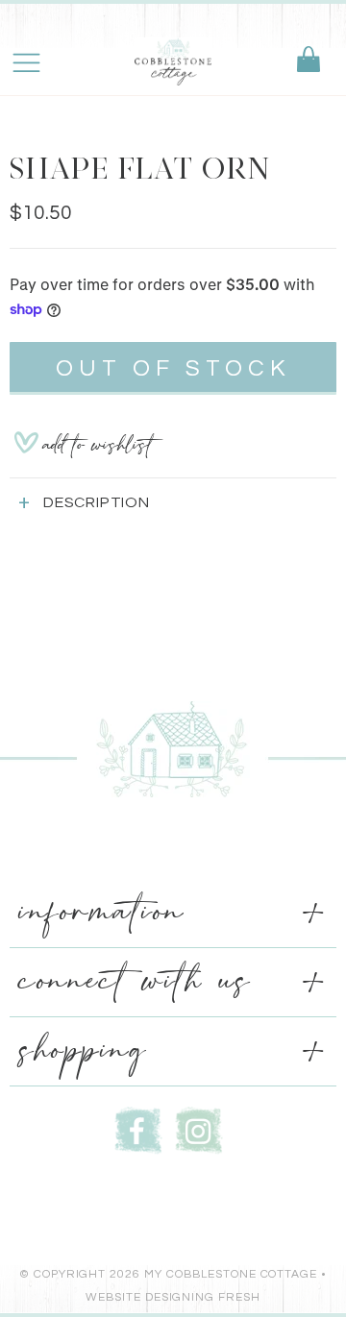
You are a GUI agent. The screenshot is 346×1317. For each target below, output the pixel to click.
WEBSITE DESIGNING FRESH (173, 1297)
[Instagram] (199, 1128)
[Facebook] (138, 1128)
